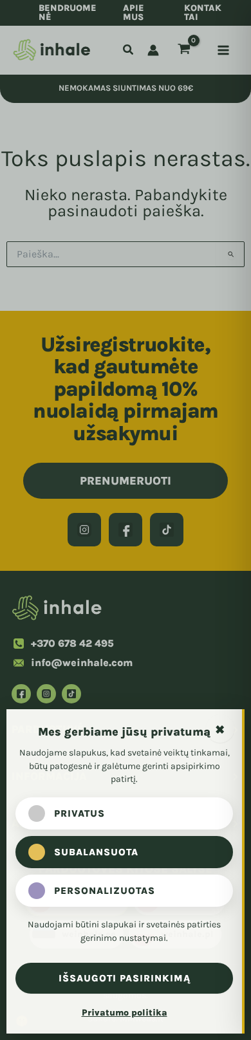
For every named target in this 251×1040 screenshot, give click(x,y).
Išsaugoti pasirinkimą (125, 978)
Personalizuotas (104, 890)
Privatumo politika (124, 1012)
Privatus (79, 813)
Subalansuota (96, 852)
